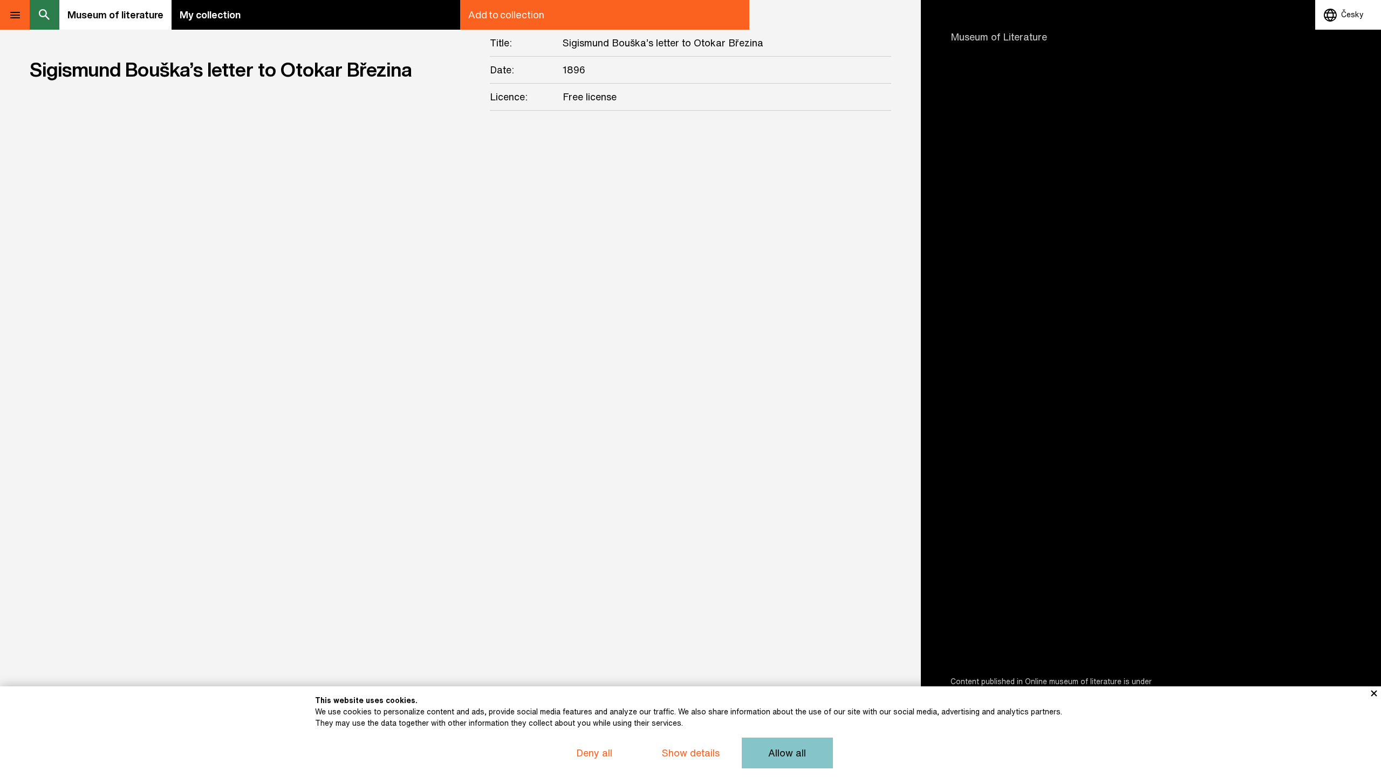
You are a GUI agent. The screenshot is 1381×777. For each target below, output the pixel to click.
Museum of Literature (999, 37)
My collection (210, 14)
